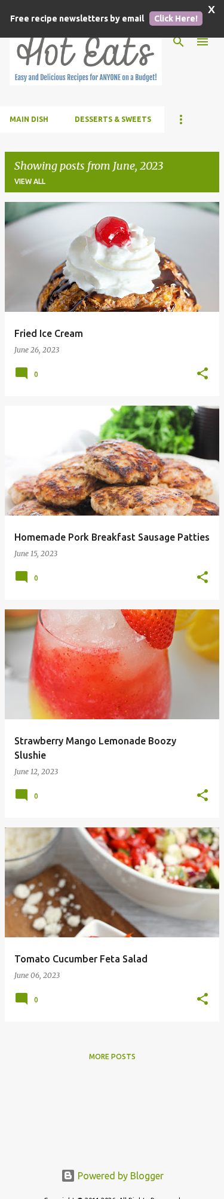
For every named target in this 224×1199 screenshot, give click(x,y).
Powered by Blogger (119, 1175)
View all (29, 181)
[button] (202, 374)
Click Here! (176, 18)
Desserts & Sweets (113, 119)
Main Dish (29, 119)
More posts (112, 1056)
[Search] (178, 41)
